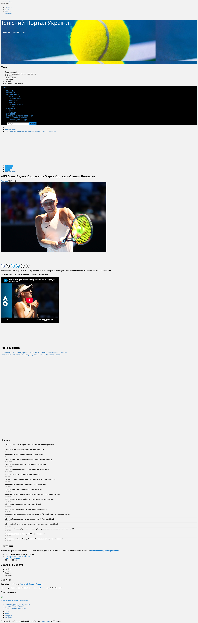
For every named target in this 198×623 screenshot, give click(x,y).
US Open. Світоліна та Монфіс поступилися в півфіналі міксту (28, 460)
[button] (6, 87)
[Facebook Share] (3, 266)
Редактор (4, 181)
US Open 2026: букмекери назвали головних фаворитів (26, 509)
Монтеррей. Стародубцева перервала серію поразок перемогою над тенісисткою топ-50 (39, 529)
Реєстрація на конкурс (18, 120)
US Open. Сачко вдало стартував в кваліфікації (23, 504)
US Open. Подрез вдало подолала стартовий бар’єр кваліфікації (29, 519)
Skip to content (6, 2)
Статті (11, 110)
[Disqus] (99, 381)
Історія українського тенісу (15, 608)
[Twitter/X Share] (8, 266)
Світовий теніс (15, 99)
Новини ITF (13, 101)
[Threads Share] (23, 266)
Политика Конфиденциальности (17, 604)
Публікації (10, 108)
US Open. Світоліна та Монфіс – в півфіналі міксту (24, 489)
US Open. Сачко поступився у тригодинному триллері (25, 464)
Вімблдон (9, 80)
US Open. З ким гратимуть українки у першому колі (24, 450)
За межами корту (16, 104)
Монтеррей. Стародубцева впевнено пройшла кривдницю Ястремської (32, 494)
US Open (8, 82)
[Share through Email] (27, 266)
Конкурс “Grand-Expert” (14, 84)
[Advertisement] (63, 49)
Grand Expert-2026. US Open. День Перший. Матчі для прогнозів (29, 445)
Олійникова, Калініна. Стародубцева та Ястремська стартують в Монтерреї (34, 539)
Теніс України (14, 97)
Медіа (7, 169)
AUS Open (9, 76)
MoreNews (46, 621)
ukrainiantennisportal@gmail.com (17, 556)
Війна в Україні (11, 72)
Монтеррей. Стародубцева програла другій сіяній (24, 454)
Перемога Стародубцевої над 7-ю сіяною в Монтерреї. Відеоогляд (31, 479)
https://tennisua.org (12, 558)
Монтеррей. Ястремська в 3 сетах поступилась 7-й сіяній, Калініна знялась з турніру (37, 514)
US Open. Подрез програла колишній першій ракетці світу (27, 469)
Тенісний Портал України (35, 22)
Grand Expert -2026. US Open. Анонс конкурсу (22, 474)
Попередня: (34, 353)
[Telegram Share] (13, 266)
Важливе (8, 168)
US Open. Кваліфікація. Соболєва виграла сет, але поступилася (29, 499)
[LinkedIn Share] (18, 266)
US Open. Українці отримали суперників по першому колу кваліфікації (31, 524)
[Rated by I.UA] (5, 598)
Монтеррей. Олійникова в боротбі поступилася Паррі (25, 484)
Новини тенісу (12, 95)
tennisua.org (44, 588)
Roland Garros (10, 78)
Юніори (12, 102)
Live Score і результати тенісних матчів (20, 74)
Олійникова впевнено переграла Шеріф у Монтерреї (25, 534)
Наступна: (31, 355)
